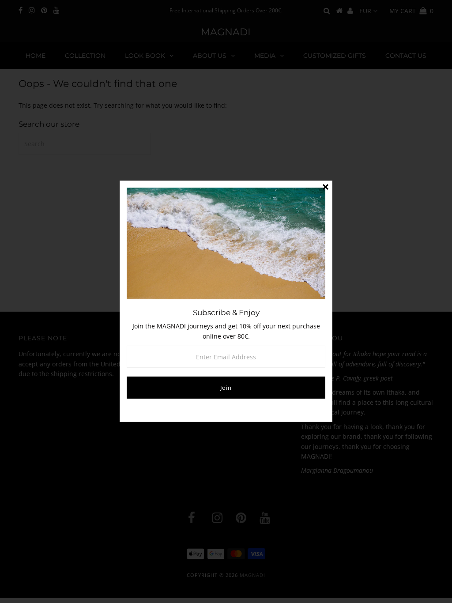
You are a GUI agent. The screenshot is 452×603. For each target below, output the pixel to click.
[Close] (325, 187)
